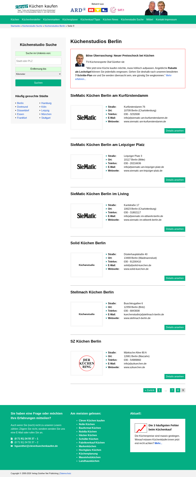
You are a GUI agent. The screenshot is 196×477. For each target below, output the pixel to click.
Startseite (15, 26)
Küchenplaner (70, 19)
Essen (20, 114)
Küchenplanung (88, 453)
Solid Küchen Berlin (88, 243)
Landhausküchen (89, 461)
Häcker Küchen (88, 435)
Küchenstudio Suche (132, 19)
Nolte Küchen (87, 424)
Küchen (15, 19)
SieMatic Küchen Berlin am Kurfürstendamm (109, 95)
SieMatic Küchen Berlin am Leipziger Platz (107, 145)
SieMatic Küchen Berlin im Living (99, 194)
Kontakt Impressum (166, 19)
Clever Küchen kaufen (92, 420)
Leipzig (45, 110)
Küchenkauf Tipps (90, 19)
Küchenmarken (51, 19)
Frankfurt (22, 118)
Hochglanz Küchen (90, 450)
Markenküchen (87, 446)
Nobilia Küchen (88, 431)
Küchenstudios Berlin (55, 26)
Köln (43, 107)
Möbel (149, 19)
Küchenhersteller (31, 19)
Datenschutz (65, 473)
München (46, 114)
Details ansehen (175, 130)
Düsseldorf (23, 110)
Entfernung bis (38, 69)
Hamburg (46, 103)
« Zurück (149, 390)
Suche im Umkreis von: (38, 53)
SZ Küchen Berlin (85, 341)
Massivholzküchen (90, 457)
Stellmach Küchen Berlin (92, 292)
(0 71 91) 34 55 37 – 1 (26, 438)
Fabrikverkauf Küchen (92, 442)
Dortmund (22, 107)
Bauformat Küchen (90, 428)
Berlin (20, 103)
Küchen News (110, 19)
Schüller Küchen (88, 439)
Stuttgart (45, 118)
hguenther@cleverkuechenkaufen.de (36, 446)
